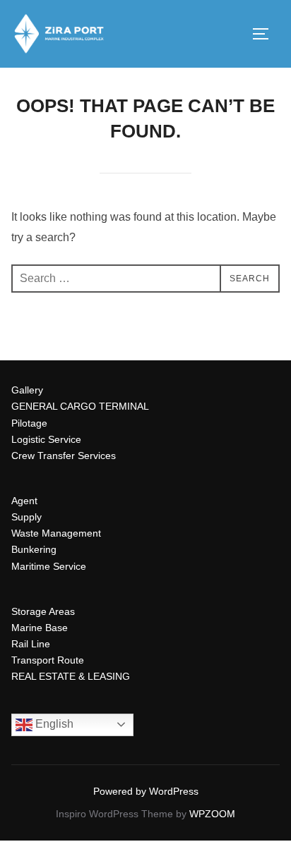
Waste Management (56, 533)
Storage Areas (43, 611)
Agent (24, 500)
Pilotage (29, 423)
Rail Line (30, 643)
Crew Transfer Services (63, 455)
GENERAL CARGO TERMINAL (80, 406)
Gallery (27, 390)
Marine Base (39, 627)
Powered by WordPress (145, 791)
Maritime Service (48, 566)
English (52, 724)
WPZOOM (212, 813)
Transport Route (47, 660)
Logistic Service (46, 439)
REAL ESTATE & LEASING (70, 676)
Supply (26, 517)
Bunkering (34, 549)
